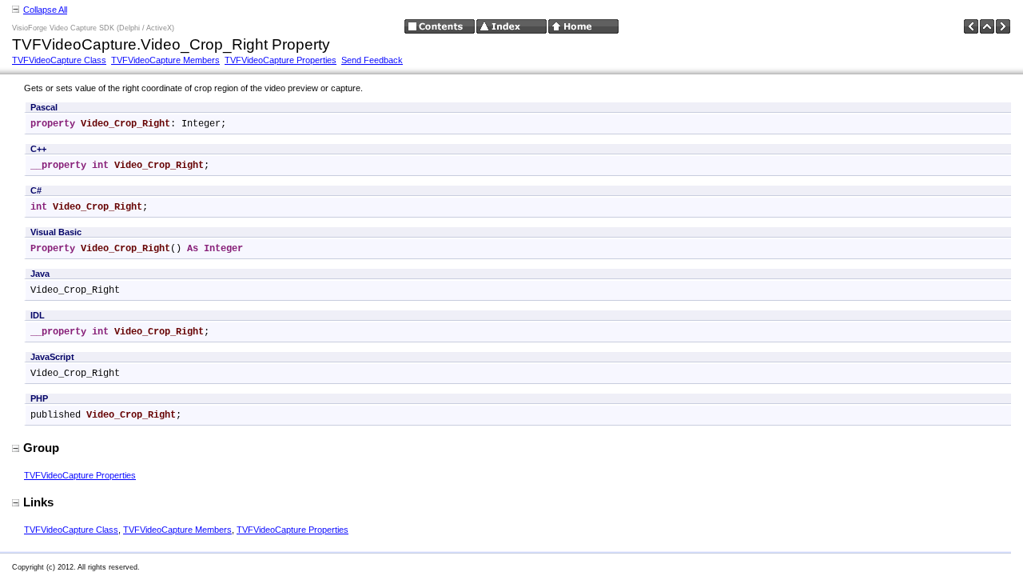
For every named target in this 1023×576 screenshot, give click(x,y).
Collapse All (45, 9)
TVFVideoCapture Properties (280, 60)
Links (38, 502)
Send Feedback (372, 60)
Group (41, 448)
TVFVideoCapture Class (59, 60)
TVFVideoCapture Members (165, 60)
